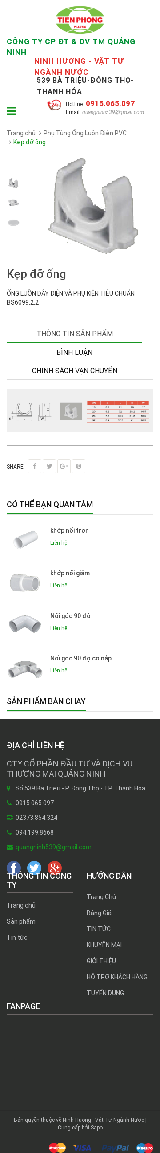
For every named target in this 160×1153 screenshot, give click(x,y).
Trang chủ (21, 905)
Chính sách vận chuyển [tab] (74, 371)
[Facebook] (34, 466)
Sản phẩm (21, 921)
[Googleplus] (64, 466)
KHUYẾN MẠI (104, 945)
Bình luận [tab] (74, 352)
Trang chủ (21, 133)
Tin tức (17, 937)
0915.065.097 (109, 103)
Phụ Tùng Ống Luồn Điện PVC (85, 133)
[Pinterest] (78, 466)
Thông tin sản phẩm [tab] (74, 334)
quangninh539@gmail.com (112, 112)
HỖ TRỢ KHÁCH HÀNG (117, 977)
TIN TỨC (99, 929)
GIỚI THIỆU (101, 961)
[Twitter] (49, 466)
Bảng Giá (99, 913)
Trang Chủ (101, 896)
